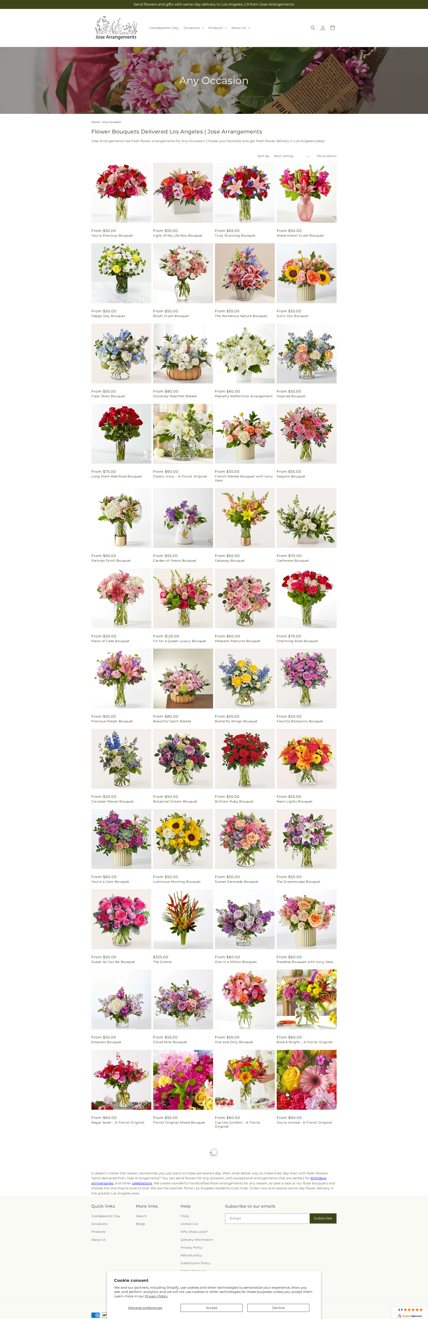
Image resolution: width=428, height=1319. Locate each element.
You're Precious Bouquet (112, 235)
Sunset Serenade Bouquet (237, 882)
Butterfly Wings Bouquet (236, 721)
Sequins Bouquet (291, 476)
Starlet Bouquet (104, 1207)
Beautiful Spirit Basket (172, 721)
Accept (212, 1308)
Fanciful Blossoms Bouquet (300, 721)
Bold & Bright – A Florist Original (305, 1042)
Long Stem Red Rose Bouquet (116, 476)
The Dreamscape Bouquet (298, 882)
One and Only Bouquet (234, 1042)
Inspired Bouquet (291, 396)
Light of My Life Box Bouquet (178, 235)
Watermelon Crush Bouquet (300, 235)
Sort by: (264, 156)
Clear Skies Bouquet (108, 396)
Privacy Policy (156, 1296)
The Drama (162, 962)
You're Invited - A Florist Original (304, 1122)
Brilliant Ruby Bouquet (234, 801)
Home (95, 122)
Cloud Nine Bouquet (170, 1042)
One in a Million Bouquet (236, 962)
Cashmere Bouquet (293, 561)
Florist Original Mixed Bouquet (179, 1122)
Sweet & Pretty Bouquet (173, 1207)
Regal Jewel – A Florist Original (117, 1122)
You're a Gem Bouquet (110, 882)
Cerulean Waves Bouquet (112, 801)
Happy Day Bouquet (108, 316)
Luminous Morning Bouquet (177, 882)
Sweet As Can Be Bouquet (113, 962)
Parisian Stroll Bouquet (111, 561)
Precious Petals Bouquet (112, 721)
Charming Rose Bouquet (297, 641)
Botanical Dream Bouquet (175, 801)
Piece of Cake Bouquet (110, 641)
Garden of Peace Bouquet (174, 561)
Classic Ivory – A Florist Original (180, 476)
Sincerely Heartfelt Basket (175, 396)
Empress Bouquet (106, 1042)
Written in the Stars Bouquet (301, 1207)
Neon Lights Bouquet (295, 801)
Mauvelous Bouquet (231, 1207)
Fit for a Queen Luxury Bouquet (179, 641)
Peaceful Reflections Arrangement (244, 396)
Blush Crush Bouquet (171, 316)
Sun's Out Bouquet (293, 316)
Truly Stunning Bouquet (235, 235)
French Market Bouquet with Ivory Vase (244, 478)
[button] (193, 28)
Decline (278, 1308)
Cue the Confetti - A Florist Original (237, 1124)
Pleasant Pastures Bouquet (238, 641)
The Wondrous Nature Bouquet (241, 316)
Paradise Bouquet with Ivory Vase (305, 962)
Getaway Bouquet (230, 561)
